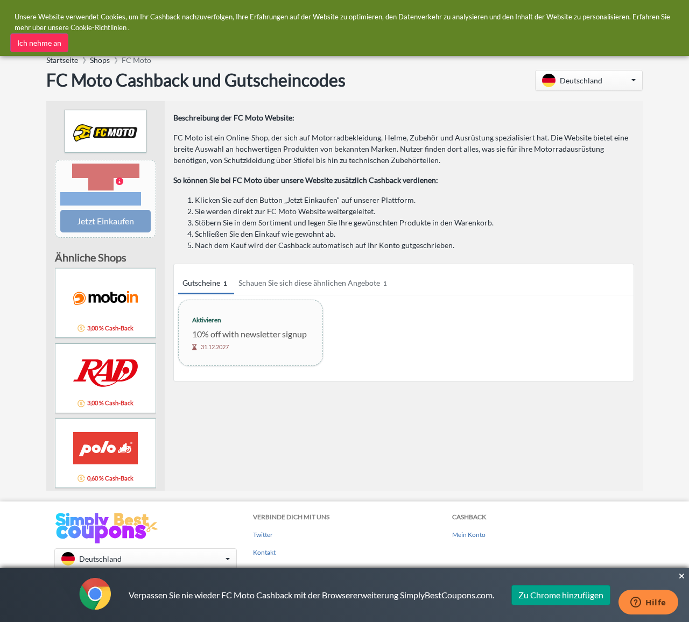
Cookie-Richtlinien (98, 27)
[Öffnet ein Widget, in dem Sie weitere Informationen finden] (648, 603)
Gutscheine (204, 282)
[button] (589, 80)
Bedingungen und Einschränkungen (100, 199)
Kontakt (264, 552)
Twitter (263, 535)
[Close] (682, 576)
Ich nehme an (39, 42)
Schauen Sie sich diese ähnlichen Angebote (312, 282)
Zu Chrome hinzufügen (560, 595)
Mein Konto (469, 535)
